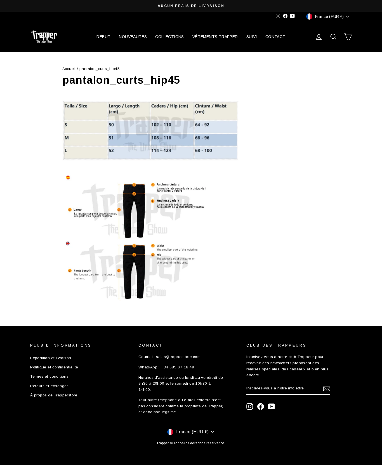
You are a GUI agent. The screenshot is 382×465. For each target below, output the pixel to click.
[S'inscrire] (326, 388)
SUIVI (251, 36)
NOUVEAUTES (133, 36)
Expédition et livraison (50, 358)
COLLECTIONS (169, 36)
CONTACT (275, 36)
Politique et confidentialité (54, 367)
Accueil (69, 69)
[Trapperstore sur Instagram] (249, 406)
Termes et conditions (49, 376)
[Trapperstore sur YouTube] (271, 406)
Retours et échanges (49, 386)
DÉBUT (103, 36)
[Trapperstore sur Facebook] (260, 406)
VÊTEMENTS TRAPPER (215, 36)
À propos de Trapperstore (53, 395)
